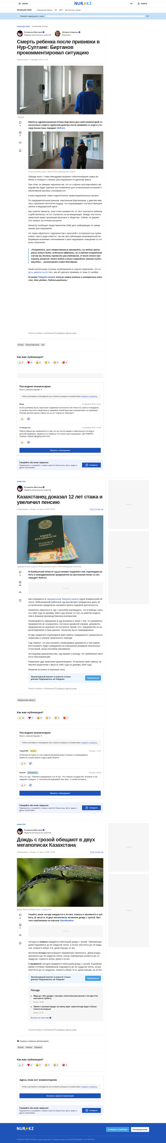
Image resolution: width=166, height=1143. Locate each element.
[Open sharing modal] (20, 142)
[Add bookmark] (20, 151)
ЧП (56, 10)
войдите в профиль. (90, 396)
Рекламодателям (140, 1129)
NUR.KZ (61, 128)
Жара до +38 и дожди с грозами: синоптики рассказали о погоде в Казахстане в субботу (65, 997)
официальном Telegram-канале (63, 599)
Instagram (93, 465)
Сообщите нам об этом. (66, 333)
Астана (20, 345)
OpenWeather (67, 920)
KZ (131, 4)
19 (23, 718)
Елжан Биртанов (32, 345)
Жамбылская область (26, 700)
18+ (42, 345)
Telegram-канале (46, 277)
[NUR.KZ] (83, 4)
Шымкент (38, 1047)
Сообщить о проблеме (117, 1129)
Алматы (29, 1047)
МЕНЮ (25, 4)
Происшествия (24, 10)
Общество (21, 481)
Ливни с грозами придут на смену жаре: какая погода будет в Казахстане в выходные (65, 1008)
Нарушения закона (44, 10)
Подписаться (93, 678)
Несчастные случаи (73, 10)
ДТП (61, 10)
